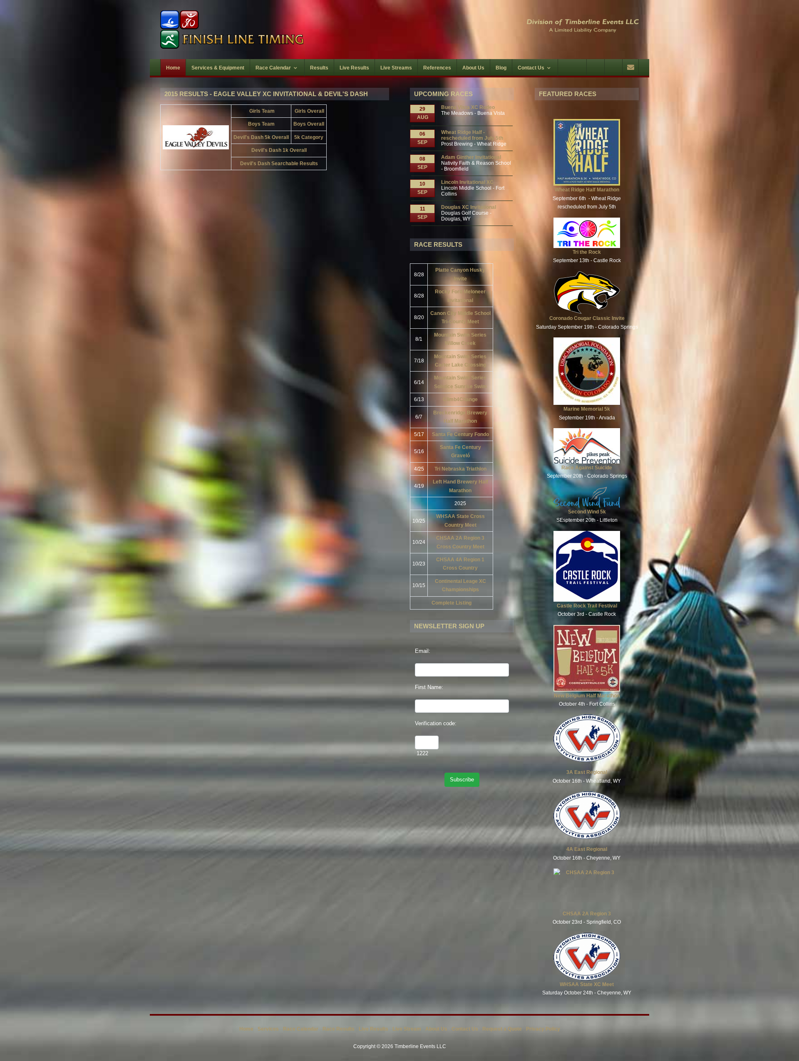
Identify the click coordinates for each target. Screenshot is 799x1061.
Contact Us (465, 1029)
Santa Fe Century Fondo (460, 434)
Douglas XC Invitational (468, 207)
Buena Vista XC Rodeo (468, 107)
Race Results (339, 1029)
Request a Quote (502, 1029)
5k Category (308, 137)
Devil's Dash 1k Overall (279, 150)
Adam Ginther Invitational (471, 157)
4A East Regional (586, 849)
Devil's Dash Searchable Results (279, 163)
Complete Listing (451, 603)
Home (246, 1029)
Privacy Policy (543, 1029)
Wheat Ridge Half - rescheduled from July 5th (472, 135)
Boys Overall (308, 124)
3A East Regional (586, 772)
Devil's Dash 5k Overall (261, 137)
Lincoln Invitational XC (467, 182)
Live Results (373, 1029)
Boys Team (261, 124)
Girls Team (262, 111)
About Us (436, 1029)
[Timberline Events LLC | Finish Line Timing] (274, 29)
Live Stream (406, 1029)
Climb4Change (460, 399)
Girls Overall (309, 111)
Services (268, 1029)
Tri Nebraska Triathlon (460, 469)
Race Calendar (300, 1029)
